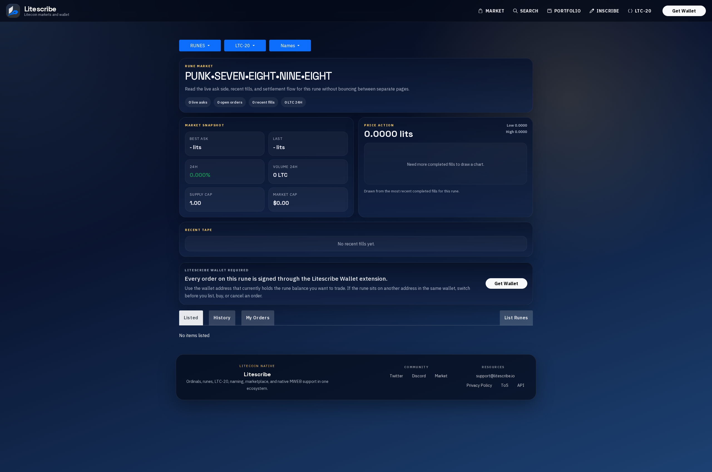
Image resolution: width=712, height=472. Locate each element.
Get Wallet (684, 11)
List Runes (516, 317)
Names (288, 45)
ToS (504, 385)
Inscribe (607, 11)
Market (494, 11)
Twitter (396, 375)
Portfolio (567, 11)
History (222, 317)
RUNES (198, 45)
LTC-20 (642, 11)
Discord (419, 375)
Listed (191, 317)
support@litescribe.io (495, 375)
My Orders (258, 317)
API (520, 385)
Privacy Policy (479, 385)
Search (528, 11)
